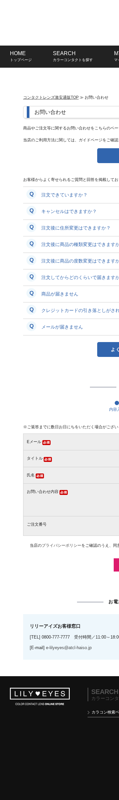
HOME (21, 56)
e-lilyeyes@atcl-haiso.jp (69, 647)
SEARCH (73, 56)
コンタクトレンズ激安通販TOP (51, 97)
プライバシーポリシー (61, 545)
